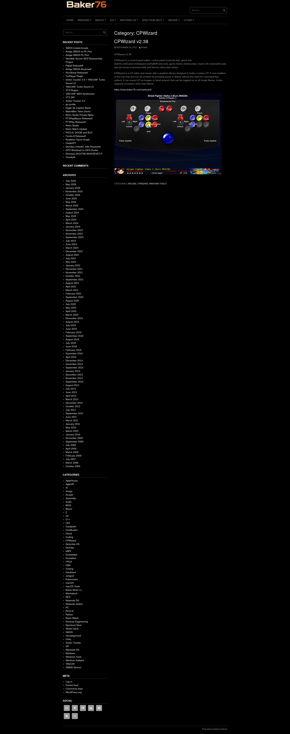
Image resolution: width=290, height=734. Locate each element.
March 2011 (72, 420)
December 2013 (74, 374)
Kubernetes (72, 579)
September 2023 (74, 237)
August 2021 (72, 283)
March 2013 (72, 399)
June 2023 (71, 244)
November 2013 (74, 378)
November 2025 (74, 191)
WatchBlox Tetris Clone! (78, 111)
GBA (68, 565)
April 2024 (71, 219)
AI (67, 487)
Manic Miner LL (74, 590)
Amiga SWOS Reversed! (79, 69)
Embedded (71, 554)
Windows (85, 21)
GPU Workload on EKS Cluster (82, 150)
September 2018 (74, 336)
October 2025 (73, 195)
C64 (68, 523)
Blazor (69, 509)
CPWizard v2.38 (131, 41)
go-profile (71, 104)
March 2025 (72, 205)
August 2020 (72, 300)
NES (68, 597)
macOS (101, 21)
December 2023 (74, 230)
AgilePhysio (72, 480)
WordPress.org (74, 692)
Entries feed (72, 685)
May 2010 (71, 427)
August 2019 (72, 321)
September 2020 (74, 297)
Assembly (71, 498)
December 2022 (74, 251)
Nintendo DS (129, 21)
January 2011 (73, 424)
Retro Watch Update (76, 129)
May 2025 (71, 202)
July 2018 (71, 343)
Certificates (72, 530)
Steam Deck (72, 628)
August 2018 (72, 339)
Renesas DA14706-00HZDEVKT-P (84, 153)
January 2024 (73, 226)
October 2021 (73, 276)
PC (67, 607)
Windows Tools (157, 184)
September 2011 (74, 413)
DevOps (70, 547)
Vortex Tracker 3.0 (75, 100)
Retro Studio (72, 125)
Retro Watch (72, 618)
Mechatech (71, 593)
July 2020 (71, 304)
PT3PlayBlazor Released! (79, 118)
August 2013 (72, 385)
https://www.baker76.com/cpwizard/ (133, 89)
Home (70, 20)
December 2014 (74, 360)
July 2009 (71, 445)
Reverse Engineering (77, 621)
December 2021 (74, 269)
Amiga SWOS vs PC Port (79, 51)
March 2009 (72, 452)
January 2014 (73, 371)
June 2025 (71, 198)
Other (189, 21)
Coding (69, 537)
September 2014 (74, 367)
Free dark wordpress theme (214, 729)
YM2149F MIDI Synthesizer (80, 93)
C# (67, 516)
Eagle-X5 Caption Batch (78, 108)
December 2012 (74, 402)
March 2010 (72, 431)
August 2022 (72, 255)
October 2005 (73, 466)
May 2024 (71, 216)
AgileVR (70, 484)
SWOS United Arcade (77, 48)
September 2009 (74, 441)
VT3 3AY (70, 97)
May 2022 (71, 262)
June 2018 (71, 346)
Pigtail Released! (74, 65)
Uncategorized (73, 635)
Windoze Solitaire (75, 660)
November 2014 (74, 364)
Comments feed (74, 688)
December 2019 (74, 318)
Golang (69, 568)
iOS (113, 21)
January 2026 (73, 188)
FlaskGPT (71, 143)
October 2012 (73, 406)
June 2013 (71, 392)
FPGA (69, 561)
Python (69, 614)
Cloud (69, 533)
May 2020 (71, 307)
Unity (68, 639)
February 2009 (73, 455)
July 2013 (71, 388)
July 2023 (71, 240)
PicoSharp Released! (77, 72)
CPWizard (142, 184)
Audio (69, 501)
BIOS (68, 505)
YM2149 (70, 664)
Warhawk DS (72, 649)
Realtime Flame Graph (78, 139)
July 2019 (71, 325)
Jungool (70, 575)
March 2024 (72, 223)
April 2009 (71, 448)
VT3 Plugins (72, 90)
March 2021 (72, 290)
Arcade (174, 21)
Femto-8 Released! (76, 136)
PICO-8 (70, 611)
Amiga (69, 491)
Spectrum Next (153, 21)
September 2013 (74, 381)
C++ (68, 519)
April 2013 (71, 395)
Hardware (71, 572)
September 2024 (74, 209)
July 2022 (71, 258)
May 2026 (71, 184)
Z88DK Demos (73, 667)
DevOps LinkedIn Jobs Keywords (83, 146)
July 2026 (71, 181)
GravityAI (70, 157)
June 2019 (71, 328)
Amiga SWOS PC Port (77, 55)
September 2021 (74, 279)
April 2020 (71, 311)
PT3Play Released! (76, 122)
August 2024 (72, 212)
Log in (69, 681)
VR (67, 646)
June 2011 (71, 417)
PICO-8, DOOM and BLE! (79, 132)
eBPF (68, 551)
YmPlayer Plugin (74, 76)
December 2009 (74, 438)
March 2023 (72, 247)
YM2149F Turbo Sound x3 (80, 86)
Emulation (71, 558)
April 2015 (71, 357)
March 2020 (72, 314)
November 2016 (74, 353)
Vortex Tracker (73, 642)
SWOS (69, 632)
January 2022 (73, 265)
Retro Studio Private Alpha (79, 115)
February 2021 (73, 293)
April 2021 (71, 286)
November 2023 (74, 233)
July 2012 (71, 410)
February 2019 (73, 332)
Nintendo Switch (74, 604)
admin (144, 47)
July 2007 (71, 459)
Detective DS (72, 544)
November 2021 (74, 272)
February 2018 (73, 350)
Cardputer (71, 526)
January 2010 (73, 434)
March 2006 (72, 462)
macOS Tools (73, 586)
